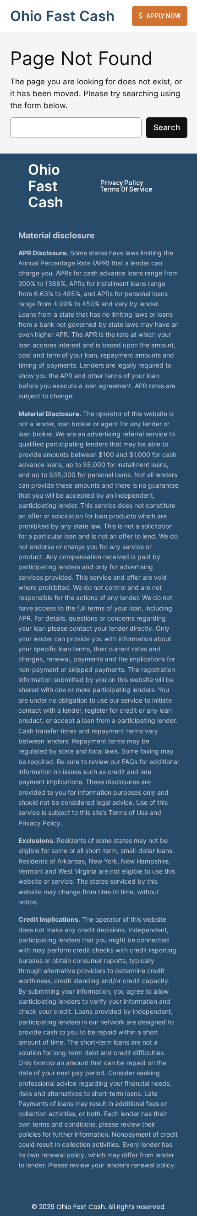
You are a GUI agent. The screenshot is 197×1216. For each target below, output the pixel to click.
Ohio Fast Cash (62, 15)
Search (166, 127)
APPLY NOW (163, 16)
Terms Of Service (126, 189)
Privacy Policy (121, 183)
